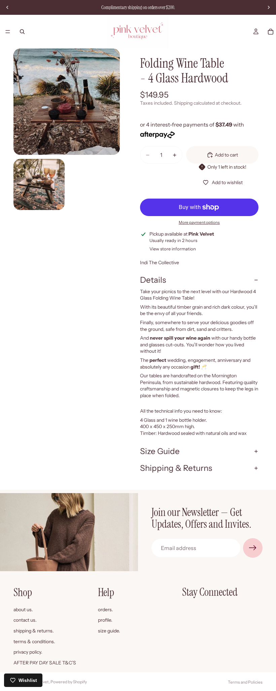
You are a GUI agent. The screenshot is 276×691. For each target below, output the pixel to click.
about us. (23, 610)
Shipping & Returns (176, 468)
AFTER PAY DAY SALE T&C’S (44, 663)
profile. (105, 620)
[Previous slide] (7, 7)
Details (153, 280)
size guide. (109, 631)
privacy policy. (27, 652)
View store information (172, 248)
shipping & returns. (33, 631)
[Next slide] (268, 7)
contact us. (25, 620)
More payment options (199, 222)
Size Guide (160, 451)
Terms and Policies (245, 682)
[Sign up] (253, 548)
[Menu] (7, 31)
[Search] (22, 31)
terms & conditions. (34, 641)
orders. (105, 610)
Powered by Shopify (68, 681)
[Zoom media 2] (39, 184)
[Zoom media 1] (66, 101)
